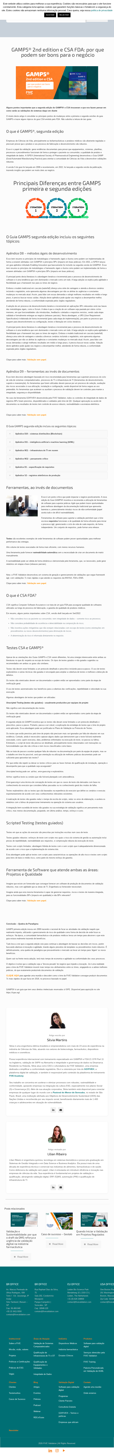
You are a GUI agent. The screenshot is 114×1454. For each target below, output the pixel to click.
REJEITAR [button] (64, 15)
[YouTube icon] (64, 1450)
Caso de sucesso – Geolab (56, 1234)
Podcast (37, 1405)
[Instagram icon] (57, 1450)
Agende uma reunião (92, 1387)
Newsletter (13, 1430)
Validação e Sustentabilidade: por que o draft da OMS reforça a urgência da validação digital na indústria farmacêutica (21, 1239)
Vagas (11, 1374)
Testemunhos (14, 1393)
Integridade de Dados (43, 1374)
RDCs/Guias (39, 1417)
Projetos (12, 1355)
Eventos (37, 1393)
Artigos (37, 1387)
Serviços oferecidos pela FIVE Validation (94, 1354)
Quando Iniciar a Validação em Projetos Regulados (92, 1233)
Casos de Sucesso (17, 1399)
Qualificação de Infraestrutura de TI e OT (44, 1354)
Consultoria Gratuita (67, 1407)
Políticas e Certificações (19, 1362)
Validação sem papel (36, 360)
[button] (57, 434)
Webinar (37, 1411)
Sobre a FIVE (15, 1343)
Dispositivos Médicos (68, 1343)
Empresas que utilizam (68, 1422)
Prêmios (37, 1399)
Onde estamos (90, 1393)
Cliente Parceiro (65, 1401)
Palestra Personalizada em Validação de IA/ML (94, 1369)
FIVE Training (89, 1362)
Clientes (12, 1387)
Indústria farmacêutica (68, 1349)
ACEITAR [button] (50, 15)
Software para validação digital (94, 1345)
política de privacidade (102, 10)
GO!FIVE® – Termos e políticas (68, 1414)
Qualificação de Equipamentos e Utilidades (41, 1365)
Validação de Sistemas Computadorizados (43, 1345)
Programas (63, 1396)
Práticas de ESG (16, 1368)
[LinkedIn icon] (50, 1450)
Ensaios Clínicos (66, 1355)
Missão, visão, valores (18, 1349)
